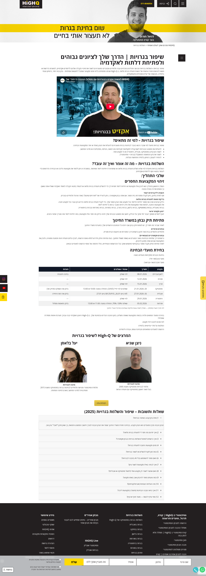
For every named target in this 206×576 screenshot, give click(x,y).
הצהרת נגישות (48, 543)
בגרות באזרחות (136, 538)
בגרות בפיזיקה (136, 529)
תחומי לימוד (49, 547)
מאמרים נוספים (47, 519)
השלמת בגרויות (134, 515)
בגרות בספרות (136, 547)
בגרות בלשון (137, 533)
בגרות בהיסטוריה (135, 543)
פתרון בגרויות (136, 552)
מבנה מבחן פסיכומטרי (177, 544)
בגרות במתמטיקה (145, 207)
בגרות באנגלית (136, 524)
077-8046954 (146, 3)
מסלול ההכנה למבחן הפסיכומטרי (172, 527)
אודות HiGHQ (48, 529)
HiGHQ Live (91, 540)
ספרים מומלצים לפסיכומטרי (174, 549)
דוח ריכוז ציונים (90, 195)
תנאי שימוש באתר (46, 552)
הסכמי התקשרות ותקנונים (43, 533)
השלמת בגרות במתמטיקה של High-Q (125, 519)
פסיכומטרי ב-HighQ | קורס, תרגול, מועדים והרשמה (171, 517)
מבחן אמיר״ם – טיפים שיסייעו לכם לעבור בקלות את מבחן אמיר (81, 521)
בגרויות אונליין (92, 550)
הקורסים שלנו (101, 403)
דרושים (51, 538)
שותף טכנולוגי (48, 524)
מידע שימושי (47, 515)
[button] (195, 570)
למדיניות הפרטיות (45, 569)
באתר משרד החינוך (120, 238)
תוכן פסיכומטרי (180, 540)
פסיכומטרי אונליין (91, 545)
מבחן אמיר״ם (91, 515)
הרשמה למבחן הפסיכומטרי (174, 523)
